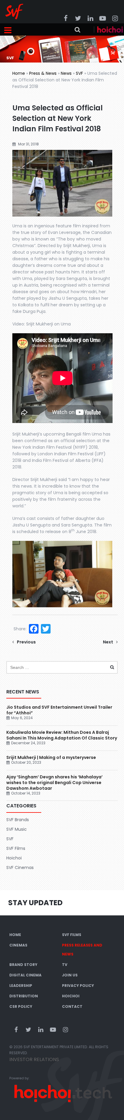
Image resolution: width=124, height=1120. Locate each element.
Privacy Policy (78, 985)
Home (18, 73)
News (66, 73)
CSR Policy (20, 1006)
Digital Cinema (25, 975)
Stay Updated (35, 903)
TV (64, 964)
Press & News (43, 73)
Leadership (20, 985)
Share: (20, 629)
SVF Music (16, 829)
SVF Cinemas (20, 868)
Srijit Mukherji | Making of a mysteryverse (51, 757)
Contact (72, 1006)
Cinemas (18, 945)
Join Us (70, 975)
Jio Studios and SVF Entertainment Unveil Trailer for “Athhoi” (59, 710)
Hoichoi (14, 858)
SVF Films (15, 848)
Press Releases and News (82, 950)
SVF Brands (17, 820)
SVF (79, 73)
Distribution (23, 996)
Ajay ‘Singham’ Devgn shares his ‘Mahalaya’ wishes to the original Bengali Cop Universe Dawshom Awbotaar (54, 782)
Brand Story (23, 964)
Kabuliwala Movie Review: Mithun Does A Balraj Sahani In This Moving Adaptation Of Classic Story (61, 735)
